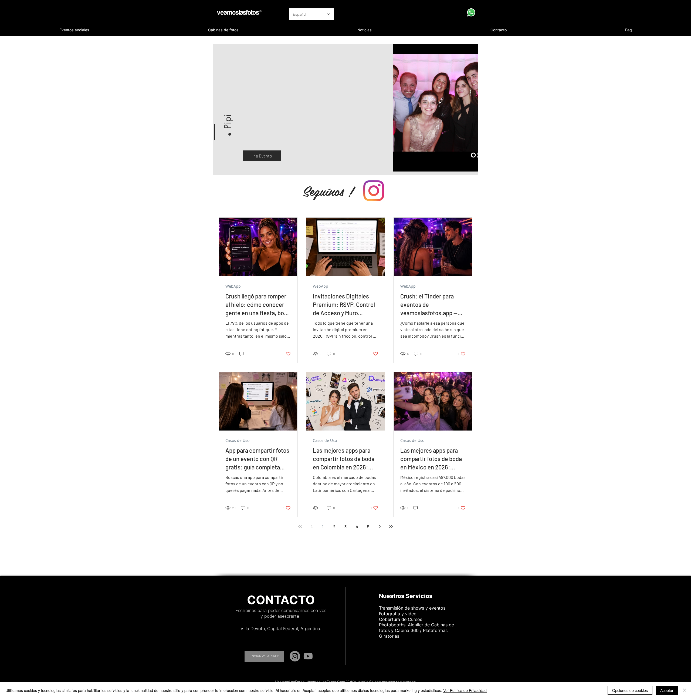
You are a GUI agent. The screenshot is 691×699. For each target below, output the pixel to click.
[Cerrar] (684, 690)
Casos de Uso (237, 440)
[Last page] (391, 526)
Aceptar (666, 690)
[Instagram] (295, 656)
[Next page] (379, 526)
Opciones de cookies (630, 690)
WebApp (233, 286)
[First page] (300, 526)
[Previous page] (311, 526)
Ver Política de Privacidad (465, 690)
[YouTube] (308, 656)
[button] (74, 30)
